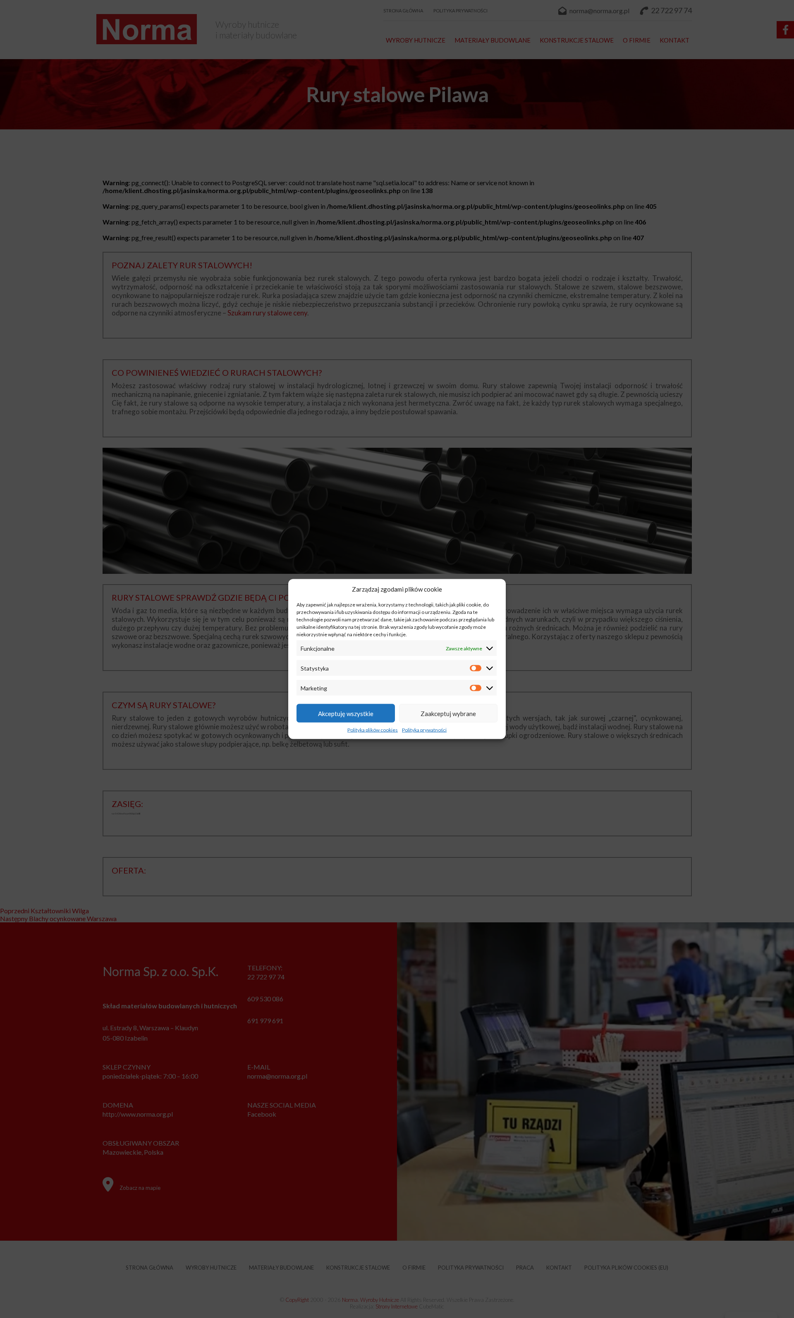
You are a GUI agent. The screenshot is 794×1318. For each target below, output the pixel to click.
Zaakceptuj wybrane (448, 713)
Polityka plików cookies (372, 730)
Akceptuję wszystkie (345, 713)
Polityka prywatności (424, 730)
